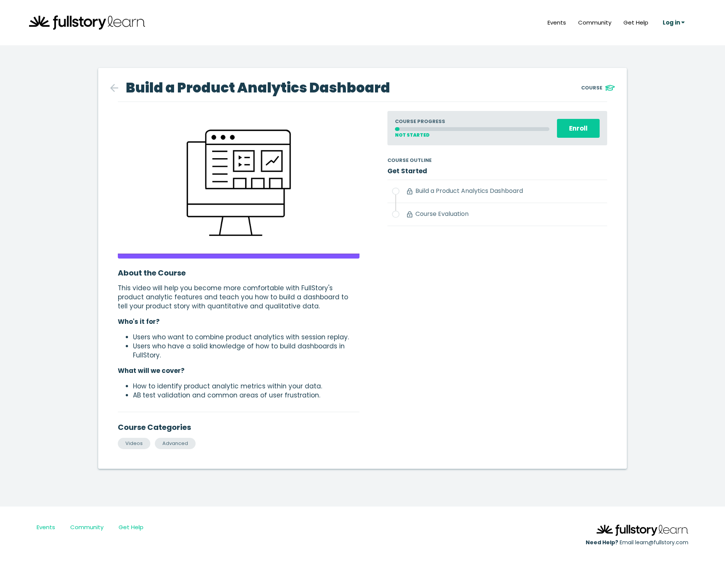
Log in (672, 22)
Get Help (635, 22)
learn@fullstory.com (661, 542)
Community (594, 22)
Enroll (578, 128)
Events (557, 22)
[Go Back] (118, 87)
